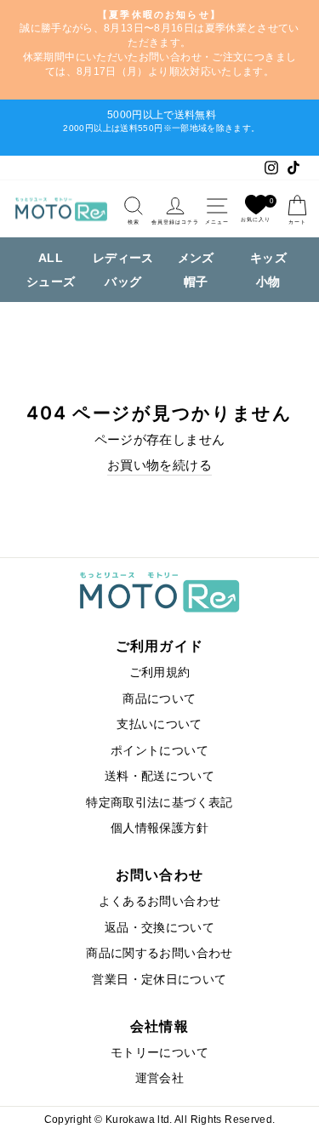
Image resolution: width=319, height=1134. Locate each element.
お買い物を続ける (159, 465)
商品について (159, 698)
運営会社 (159, 1078)
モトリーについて (159, 1052)
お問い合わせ (160, 874)
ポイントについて (159, 750)
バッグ (123, 281)
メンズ (196, 258)
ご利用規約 (160, 672)
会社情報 (159, 1025)
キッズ (268, 258)
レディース (123, 258)
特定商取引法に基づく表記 (159, 802)
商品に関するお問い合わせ (159, 953)
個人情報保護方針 (159, 828)
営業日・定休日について (159, 979)
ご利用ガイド (160, 645)
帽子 (196, 281)
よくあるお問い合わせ (160, 901)
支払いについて (159, 724)
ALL (50, 258)
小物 (268, 281)
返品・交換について (159, 927)
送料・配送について (159, 776)
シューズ (50, 281)
